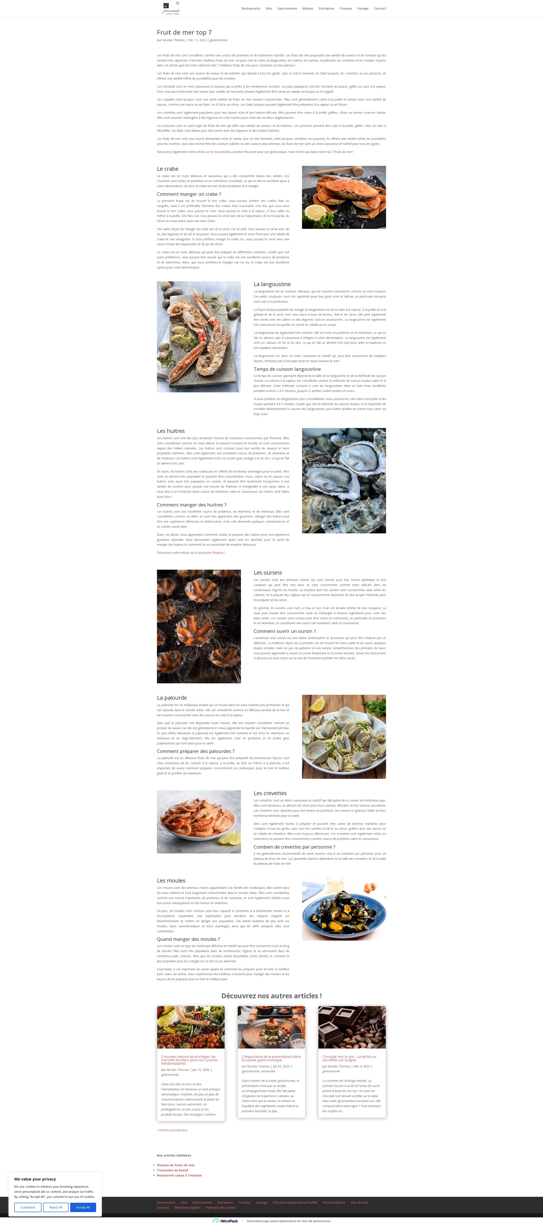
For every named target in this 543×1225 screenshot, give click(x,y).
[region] (55, 1194)
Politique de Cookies (221, 1207)
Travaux (346, 8)
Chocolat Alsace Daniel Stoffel (295, 1202)
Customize (28, 1207)
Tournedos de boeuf (172, 1170)
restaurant (268, 1071)
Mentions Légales (187, 1207)
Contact (380, 8)
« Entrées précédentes (172, 1130)
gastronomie (218, 40)
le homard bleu (221, 152)
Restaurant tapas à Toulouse (179, 1175)
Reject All (55, 1207)
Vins (269, 8)
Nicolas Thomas (173, 40)
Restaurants (251, 8)
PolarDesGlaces (334, 1202)
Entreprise (326, 8)
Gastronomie (287, 8)
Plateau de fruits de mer (176, 1165)
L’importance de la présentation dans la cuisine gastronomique (271, 1058)
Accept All (83, 1207)
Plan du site (359, 1202)
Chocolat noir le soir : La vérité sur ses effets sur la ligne (349, 1058)
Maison (307, 8)
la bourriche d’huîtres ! (210, 553)
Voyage (362, 8)
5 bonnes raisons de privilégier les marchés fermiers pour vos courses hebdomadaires (189, 1060)
